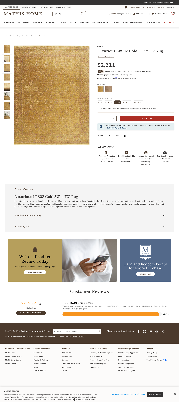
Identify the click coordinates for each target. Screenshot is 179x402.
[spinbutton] (106, 118)
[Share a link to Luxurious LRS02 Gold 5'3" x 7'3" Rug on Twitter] (125, 136)
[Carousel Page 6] (7, 96)
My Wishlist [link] (160, 13)
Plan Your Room (124, 356)
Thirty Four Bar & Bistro (71, 363)
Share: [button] (100, 135)
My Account (141, 13)
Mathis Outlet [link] (63, 7)
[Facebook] (138, 331)
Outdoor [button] (37, 22)
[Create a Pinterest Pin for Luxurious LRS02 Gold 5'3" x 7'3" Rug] (117, 136)
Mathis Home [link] (11, 7)
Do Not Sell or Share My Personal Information (128, 394)
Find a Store (38, 356)
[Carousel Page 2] (7, 58)
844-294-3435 (136, 7)
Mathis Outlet (10, 363)
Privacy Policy (78, 337)
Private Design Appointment (129, 353)
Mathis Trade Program (126, 371)
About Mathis (67, 353)
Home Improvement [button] (132, 22)
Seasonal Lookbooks (126, 367)
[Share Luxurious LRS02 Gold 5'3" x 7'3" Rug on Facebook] (109, 136)
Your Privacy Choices (154, 360)
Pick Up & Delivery (40, 360)
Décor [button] (73, 22)
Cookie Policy (79, 399)
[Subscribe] (99, 331)
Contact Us (37, 353)
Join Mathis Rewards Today (116, 128)
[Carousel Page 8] (7, 115)
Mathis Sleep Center (13, 360)
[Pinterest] (150, 331)
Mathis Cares (67, 356)
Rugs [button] (63, 22)
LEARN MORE (145, 274)
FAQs (35, 367)
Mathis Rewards (96, 356)
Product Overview (23, 189)
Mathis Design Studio (13, 356)
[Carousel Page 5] (7, 87)
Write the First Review (106, 57)
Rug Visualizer (123, 360)
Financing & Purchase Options (101, 353)
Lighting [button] (84, 22)
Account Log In (35, 272)
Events (64, 371)
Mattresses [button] (23, 22)
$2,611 (106, 65)
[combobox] (68, 13)
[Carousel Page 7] (7, 106)
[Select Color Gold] (101, 90)
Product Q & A (21, 226)
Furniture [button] (9, 22)
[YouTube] (156, 331)
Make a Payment (39, 363)
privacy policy (90, 399)
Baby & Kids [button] (51, 22)
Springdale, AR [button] (123, 13)
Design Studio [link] (29, 7)
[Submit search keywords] (82, 14)
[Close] (175, 394)
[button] (140, 13)
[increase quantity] (114, 118)
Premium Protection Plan (99, 360)
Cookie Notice (151, 356)
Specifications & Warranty (27, 215)
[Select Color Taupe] (109, 90)
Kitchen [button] (115, 22)
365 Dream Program (98, 363)
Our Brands (94, 367)
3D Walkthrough (40, 371)
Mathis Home (10, 353)
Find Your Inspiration (126, 363)
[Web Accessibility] (126, 7)
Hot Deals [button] (169, 22)
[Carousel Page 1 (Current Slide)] (7, 49)
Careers (65, 360)
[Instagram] (144, 331)
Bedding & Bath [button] (100, 22)
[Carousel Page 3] (7, 68)
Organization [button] (153, 22)
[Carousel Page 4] (7, 77)
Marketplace (66, 367)
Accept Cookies (154, 394)
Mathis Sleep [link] (46, 7)
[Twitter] (162, 331)
